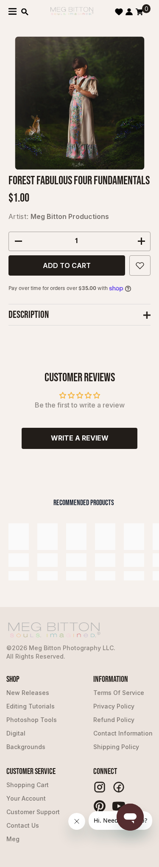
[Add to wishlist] (140, 265)
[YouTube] (118, 806)
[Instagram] (99, 787)
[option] (79, 103)
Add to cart (67, 265)
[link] (18, 560)
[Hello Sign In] (129, 11)
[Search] (25, 11)
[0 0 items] (139, 11)
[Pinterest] (99, 806)
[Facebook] (118, 787)
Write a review (80, 438)
